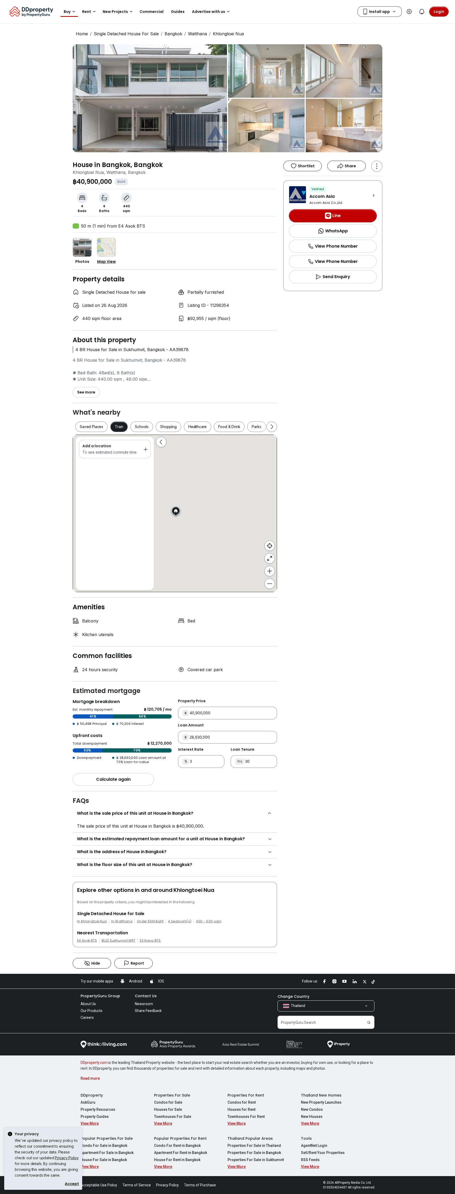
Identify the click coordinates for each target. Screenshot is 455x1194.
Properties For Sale (172, 1095)
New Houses (312, 1116)
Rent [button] (86, 11)
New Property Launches (321, 1102)
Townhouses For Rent (246, 1116)
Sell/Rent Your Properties (323, 1153)
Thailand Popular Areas (250, 1138)
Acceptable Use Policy (99, 1185)
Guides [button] (178, 11)
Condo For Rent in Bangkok (177, 1145)
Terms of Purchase (200, 1185)
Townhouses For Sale (172, 1116)
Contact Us (146, 996)
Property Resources (98, 1109)
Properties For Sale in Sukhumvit (256, 1160)
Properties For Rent (246, 1095)
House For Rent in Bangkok (177, 1160)
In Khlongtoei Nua (92, 921)
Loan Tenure (242, 749)
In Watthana (121, 921)
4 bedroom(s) (179, 921)
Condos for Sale (168, 1102)
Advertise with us (208, 11)
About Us (88, 1004)
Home (82, 33)
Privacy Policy (67, 1158)
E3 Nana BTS (150, 941)
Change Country (293, 996)
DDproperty (92, 1095)
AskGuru (88, 1102)
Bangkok (173, 33)
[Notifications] (422, 11)
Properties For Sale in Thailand (254, 1145)
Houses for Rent (241, 1109)
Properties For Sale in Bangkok (254, 1153)
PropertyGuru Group (100, 996)
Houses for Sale (168, 1109)
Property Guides (95, 1116)
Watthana (197, 33)
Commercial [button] (152, 11)
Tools (306, 1138)
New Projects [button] (115, 11)
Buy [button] (67, 11)
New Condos (312, 1109)
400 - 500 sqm (208, 921)
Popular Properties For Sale (107, 1138)
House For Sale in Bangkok (104, 1160)
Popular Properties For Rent (180, 1138)
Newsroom (144, 1004)
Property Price (192, 701)
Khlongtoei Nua (228, 33)
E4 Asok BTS (87, 941)
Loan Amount (191, 725)
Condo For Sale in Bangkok (104, 1145)
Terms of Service (136, 1185)
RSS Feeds (310, 1160)
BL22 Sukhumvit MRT (119, 941)
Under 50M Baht (150, 921)
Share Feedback (148, 1011)
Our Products (91, 1011)
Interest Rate (191, 749)
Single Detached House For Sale (126, 33)
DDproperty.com (94, 1062)
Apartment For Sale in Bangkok (107, 1153)
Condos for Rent (242, 1102)
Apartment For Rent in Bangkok (180, 1153)
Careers (87, 1017)
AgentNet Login (314, 1145)
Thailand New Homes (321, 1095)
